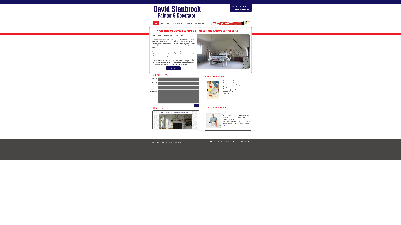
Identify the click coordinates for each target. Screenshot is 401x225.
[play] (246, 67)
